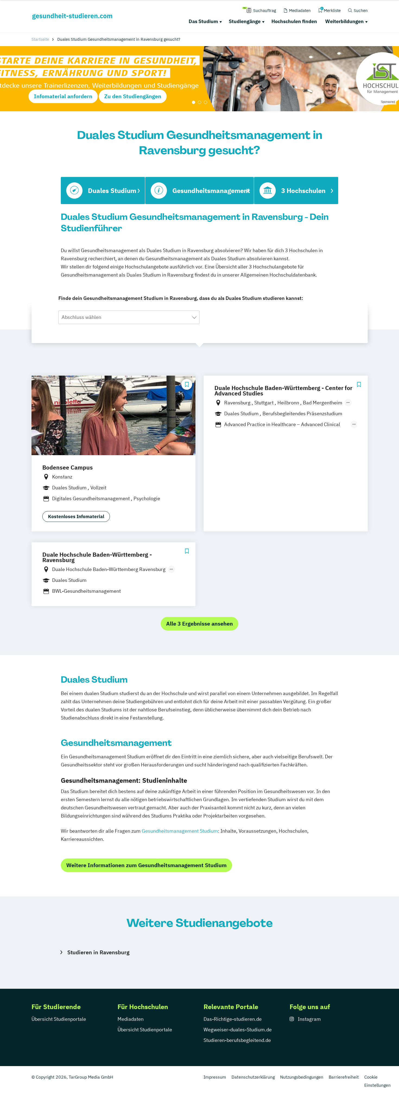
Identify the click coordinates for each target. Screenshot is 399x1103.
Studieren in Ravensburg (98, 952)
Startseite (40, 39)
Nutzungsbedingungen (301, 1077)
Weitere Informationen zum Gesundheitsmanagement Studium (146, 865)
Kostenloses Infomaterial (76, 516)
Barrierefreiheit (344, 1077)
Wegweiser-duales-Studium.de (238, 1029)
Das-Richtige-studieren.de (233, 1019)
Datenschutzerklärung (253, 1077)
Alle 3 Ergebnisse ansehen (199, 623)
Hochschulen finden (294, 21)
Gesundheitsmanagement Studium (180, 831)
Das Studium (203, 21)
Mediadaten (131, 1019)
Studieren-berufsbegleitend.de (237, 1040)
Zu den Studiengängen (132, 96)
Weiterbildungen (344, 21)
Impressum (215, 1077)
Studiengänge (245, 21)
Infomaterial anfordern (63, 96)
